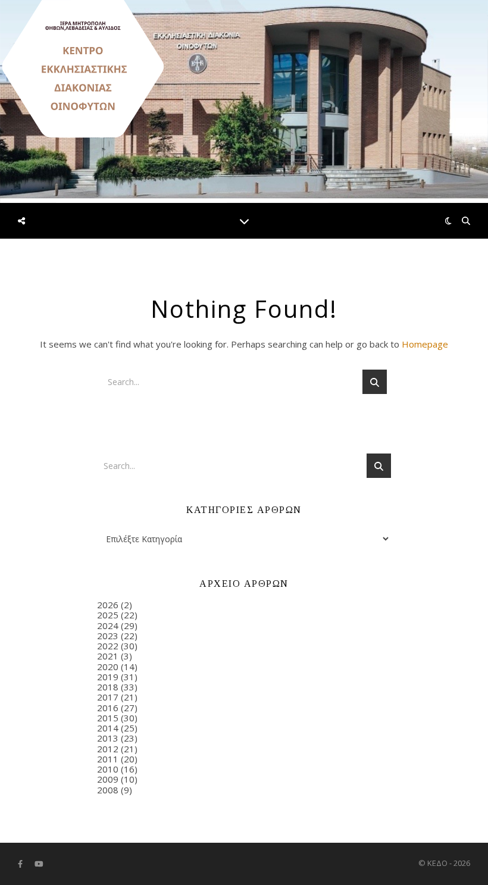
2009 (107, 779)
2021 (107, 656)
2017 (107, 697)
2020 (107, 667)
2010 (107, 769)
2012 (107, 749)
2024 (107, 625)
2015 (107, 718)
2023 (107, 636)
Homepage (425, 344)
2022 (107, 646)
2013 (107, 738)
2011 (107, 759)
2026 (107, 605)
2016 (107, 708)
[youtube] (39, 864)
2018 (107, 687)
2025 (107, 615)
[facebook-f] (21, 864)
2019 (107, 677)
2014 (107, 728)
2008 (107, 790)
